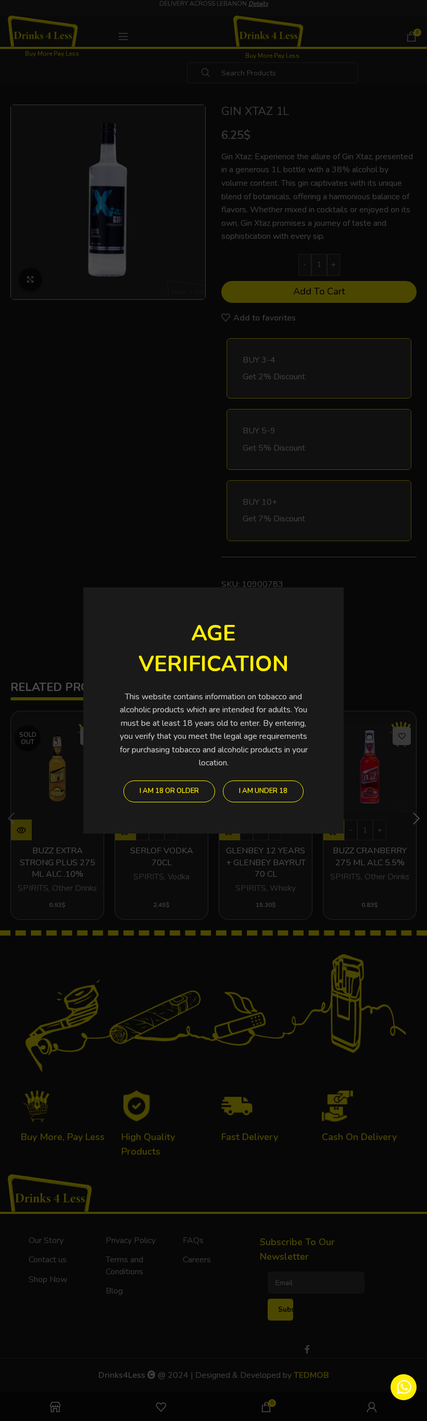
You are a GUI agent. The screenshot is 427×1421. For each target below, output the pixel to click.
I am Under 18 (263, 791)
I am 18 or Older (169, 791)
